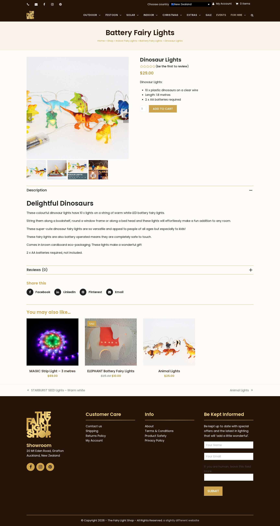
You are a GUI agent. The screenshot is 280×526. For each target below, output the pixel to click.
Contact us (94, 426)
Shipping (92, 431)
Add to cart (163, 109)
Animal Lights (239, 390)
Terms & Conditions (159, 431)
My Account (224, 4)
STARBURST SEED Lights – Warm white (56, 390)
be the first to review (172, 66)
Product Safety (155, 436)
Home (101, 40)
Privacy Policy (154, 440)
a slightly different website (181, 520)
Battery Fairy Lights (151, 40)
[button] (252, 15)
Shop (110, 40)
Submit (213, 491)
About (149, 426)
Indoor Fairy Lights (126, 40)
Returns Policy (96, 436)
